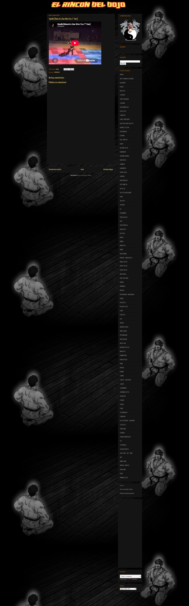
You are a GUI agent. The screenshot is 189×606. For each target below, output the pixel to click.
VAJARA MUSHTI (124, 449)
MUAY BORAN (123, 339)
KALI (121, 221)
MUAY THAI (123, 343)
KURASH (122, 290)
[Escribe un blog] (67, 69)
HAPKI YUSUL (123, 172)
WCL (121, 457)
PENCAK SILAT (123, 359)
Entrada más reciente (55, 169)
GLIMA (121, 144)
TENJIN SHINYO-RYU (125, 437)
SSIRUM (122, 400)
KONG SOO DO (123, 262)
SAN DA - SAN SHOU (125, 380)
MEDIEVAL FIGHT (124, 327)
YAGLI (121, 473)
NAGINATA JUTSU (124, 347)
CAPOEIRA (122, 95)
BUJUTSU (122, 91)
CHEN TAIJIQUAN (124, 99)
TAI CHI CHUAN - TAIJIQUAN (127, 420)
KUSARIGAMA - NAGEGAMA (127, 294)
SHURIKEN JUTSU (124, 392)
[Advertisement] (80, 149)
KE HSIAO (122, 233)
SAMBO (122, 376)
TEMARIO (122, 433)
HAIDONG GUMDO (124, 156)
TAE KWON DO (123, 412)
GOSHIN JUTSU (124, 148)
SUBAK (122, 404)
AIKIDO (121, 74)
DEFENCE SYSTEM (124, 127)
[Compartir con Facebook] (71, 69)
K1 (120, 209)
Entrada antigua (108, 169)
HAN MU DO (123, 160)
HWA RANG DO (124, 180)
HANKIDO (122, 164)
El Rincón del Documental (127, 493)
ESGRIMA (122, 136)
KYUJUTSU (123, 302)
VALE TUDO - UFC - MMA (126, 453)
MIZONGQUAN (123, 335)
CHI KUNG (122, 103)
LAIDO (121, 311)
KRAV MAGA (123, 274)
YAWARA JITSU (124, 477)
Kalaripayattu (124, 217)
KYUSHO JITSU (124, 306)
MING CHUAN (123, 331)
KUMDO (122, 282)
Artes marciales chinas (126, 489)
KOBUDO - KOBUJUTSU (126, 258)
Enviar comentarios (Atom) (84, 175)
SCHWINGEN (123, 388)
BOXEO (121, 87)
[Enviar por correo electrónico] (65, 69)
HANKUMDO (123, 168)
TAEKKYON (122, 416)
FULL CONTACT (124, 140)
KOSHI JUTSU (123, 270)
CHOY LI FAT (123, 111)
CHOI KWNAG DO (124, 107)
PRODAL (122, 368)
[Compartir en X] (69, 69)
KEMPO (121, 237)
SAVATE (122, 384)
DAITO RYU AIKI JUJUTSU (126, 123)
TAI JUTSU (123, 425)
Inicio (82, 169)
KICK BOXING (123, 254)
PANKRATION (123, 355)
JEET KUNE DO (123, 184)
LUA (121, 319)
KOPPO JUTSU (123, 266)
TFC (121, 441)
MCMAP (122, 323)
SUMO (121, 408)
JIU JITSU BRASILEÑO (125, 193)
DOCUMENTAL (123, 131)
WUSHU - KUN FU (124, 465)
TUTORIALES (123, 445)
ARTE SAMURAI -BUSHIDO (127, 79)
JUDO (121, 197)
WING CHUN (123, 461)
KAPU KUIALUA (124, 225)
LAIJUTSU (122, 315)
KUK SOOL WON (124, 278)
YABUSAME (123, 469)
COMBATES (123, 115)
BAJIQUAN (122, 83)
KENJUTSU (122, 245)
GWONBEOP (123, 152)
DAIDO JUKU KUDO (125, 119)
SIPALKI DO (57, 72)
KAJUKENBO (123, 213)
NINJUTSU (122, 351)
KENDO (121, 241)
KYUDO (121, 298)
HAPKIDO (122, 176)
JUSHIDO (122, 205)
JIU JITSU (122, 188)
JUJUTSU (122, 201)
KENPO (121, 249)
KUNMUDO (122, 286)
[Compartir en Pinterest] (73, 69)
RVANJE (122, 372)
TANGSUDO (123, 429)
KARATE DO (123, 229)
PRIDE (121, 364)
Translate (134, 579)
